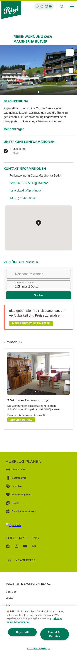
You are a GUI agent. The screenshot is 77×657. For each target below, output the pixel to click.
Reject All (22, 632)
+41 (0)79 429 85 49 (22, 198)
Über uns (11, 591)
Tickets (15, 502)
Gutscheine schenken (23, 511)
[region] (38, 631)
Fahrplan (16, 486)
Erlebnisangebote (21, 494)
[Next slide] (73, 70)
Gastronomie (18, 477)
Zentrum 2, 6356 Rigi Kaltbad (28, 183)
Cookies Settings (38, 648)
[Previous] (7, 39)
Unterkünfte (18, 469)
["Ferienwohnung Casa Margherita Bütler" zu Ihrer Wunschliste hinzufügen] (69, 52)
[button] (38, 92)
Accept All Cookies (54, 634)
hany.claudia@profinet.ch (26, 190)
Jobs (8, 605)
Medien (10, 598)
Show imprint (21, 622)
